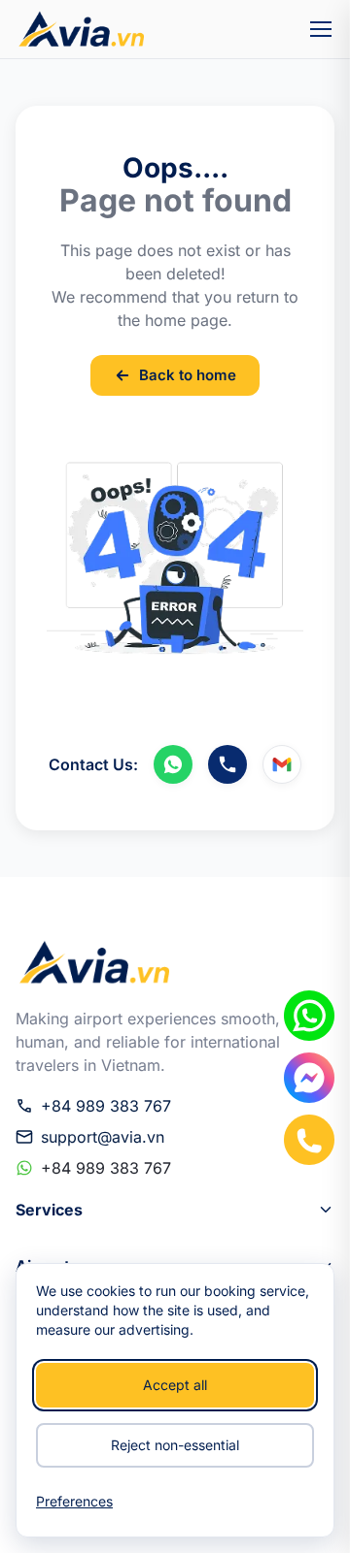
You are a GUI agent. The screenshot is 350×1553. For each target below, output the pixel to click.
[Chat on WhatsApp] (309, 1015)
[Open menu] (320, 29)
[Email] (281, 764)
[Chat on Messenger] (309, 1077)
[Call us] (227, 764)
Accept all (175, 1384)
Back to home (187, 375)
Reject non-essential (175, 1445)
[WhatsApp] (173, 764)
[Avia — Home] (80, 29)
